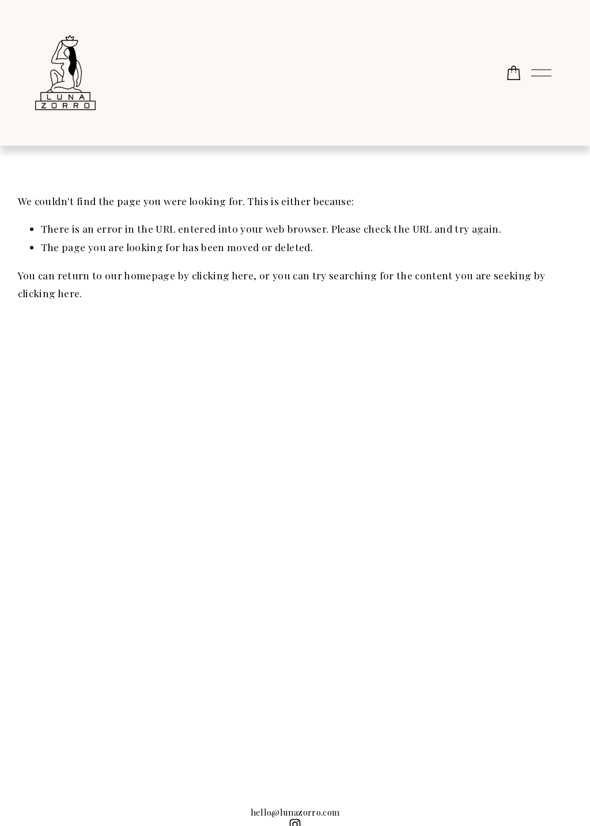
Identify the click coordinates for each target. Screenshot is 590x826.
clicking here (223, 275)
